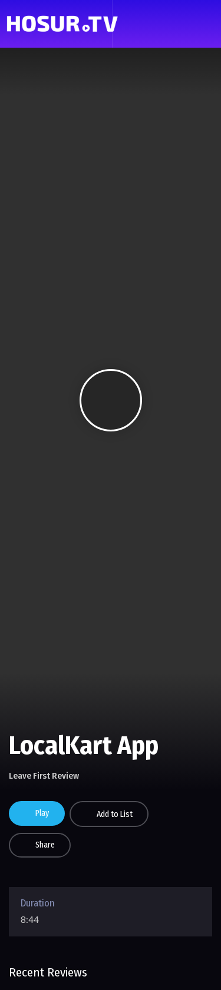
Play (42, 813)
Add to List (115, 814)
